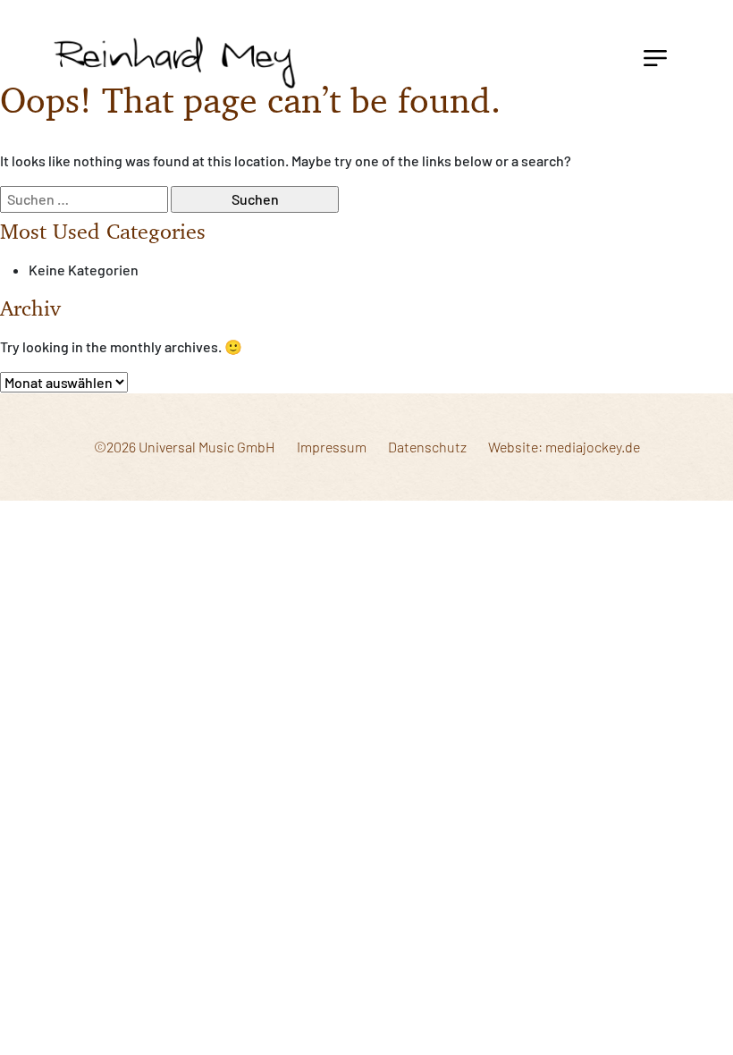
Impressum (331, 446)
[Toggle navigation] (655, 56)
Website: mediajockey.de (564, 446)
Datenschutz (427, 446)
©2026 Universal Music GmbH (184, 446)
